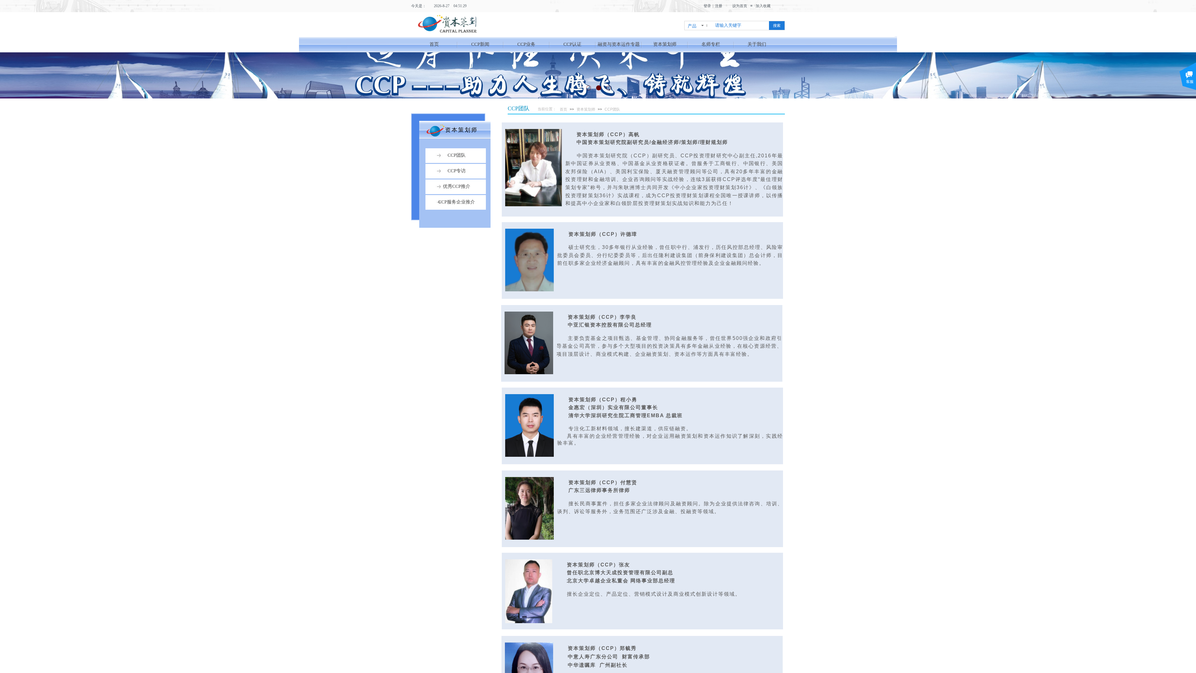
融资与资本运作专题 (619, 44)
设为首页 (739, 6)
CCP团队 (612, 109)
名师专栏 (710, 44)
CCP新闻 (480, 44)
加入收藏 (763, 6)
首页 (434, 44)
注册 (718, 6)
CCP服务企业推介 (456, 201)
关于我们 (757, 44)
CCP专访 (457, 170)
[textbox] (740, 25)
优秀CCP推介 (456, 186)
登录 (707, 6)
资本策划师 (664, 44)
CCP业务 (526, 44)
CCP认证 (572, 44)
